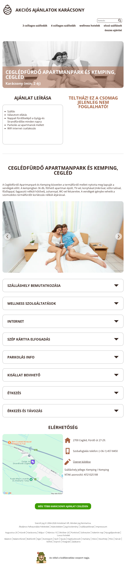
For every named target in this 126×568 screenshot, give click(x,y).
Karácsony (32, 532)
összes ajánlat (113, 30)
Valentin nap (97, 532)
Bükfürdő (31, 538)
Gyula (63, 538)
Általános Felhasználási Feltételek (34, 526)
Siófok (49, 541)
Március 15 (52, 532)
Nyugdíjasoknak (112, 532)
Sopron (57, 541)
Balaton (8, 538)
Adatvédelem (57, 526)
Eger (39, 538)
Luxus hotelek (63, 535)
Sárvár (118, 538)
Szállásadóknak (87, 526)
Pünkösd (75, 532)
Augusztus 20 (11, 532)
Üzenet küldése (82, 462)
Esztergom (48, 538)
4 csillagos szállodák (63, 25)
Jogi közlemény (71, 526)
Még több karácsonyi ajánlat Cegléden (63, 506)
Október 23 (64, 532)
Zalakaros (76, 541)
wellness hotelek (89, 25)
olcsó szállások (113, 25)
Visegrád (66, 541)
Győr (56, 538)
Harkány (86, 538)
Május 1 (42, 532)
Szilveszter (85, 532)
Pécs (111, 538)
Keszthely (103, 538)
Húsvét (22, 532)
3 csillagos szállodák (35, 25)
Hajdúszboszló (74, 538)
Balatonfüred (19, 538)
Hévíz (94, 538)
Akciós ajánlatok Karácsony (50, 10)
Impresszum (101, 526)
